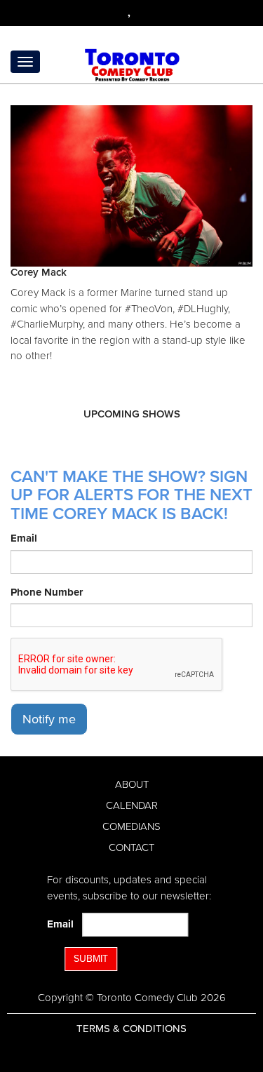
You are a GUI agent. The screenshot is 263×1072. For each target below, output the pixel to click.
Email (24, 538)
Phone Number (47, 592)
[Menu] (25, 62)
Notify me (49, 719)
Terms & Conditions (131, 1028)
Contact (131, 847)
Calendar (132, 805)
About (132, 784)
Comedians (131, 826)
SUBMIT (91, 959)
